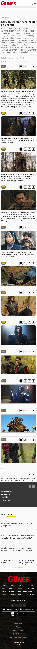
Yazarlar (30, 585)
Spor (3, 588)
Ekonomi (11, 585)
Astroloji (20, 588)
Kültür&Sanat (12, 594)
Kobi (19, 594)
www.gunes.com (18, 642)
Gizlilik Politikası (18, 634)
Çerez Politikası (18, 630)
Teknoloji (11, 591)
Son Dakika (31, 594)
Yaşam (4, 594)
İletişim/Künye (18, 623)
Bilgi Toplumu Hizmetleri (18, 637)
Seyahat (20, 585)
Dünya (10, 588)
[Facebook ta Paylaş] (29, 66)
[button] (29, 474)
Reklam (18, 627)
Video (30, 591)
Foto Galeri (5, 17)
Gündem (4, 585)
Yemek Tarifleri (22, 591)
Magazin (4, 591)
